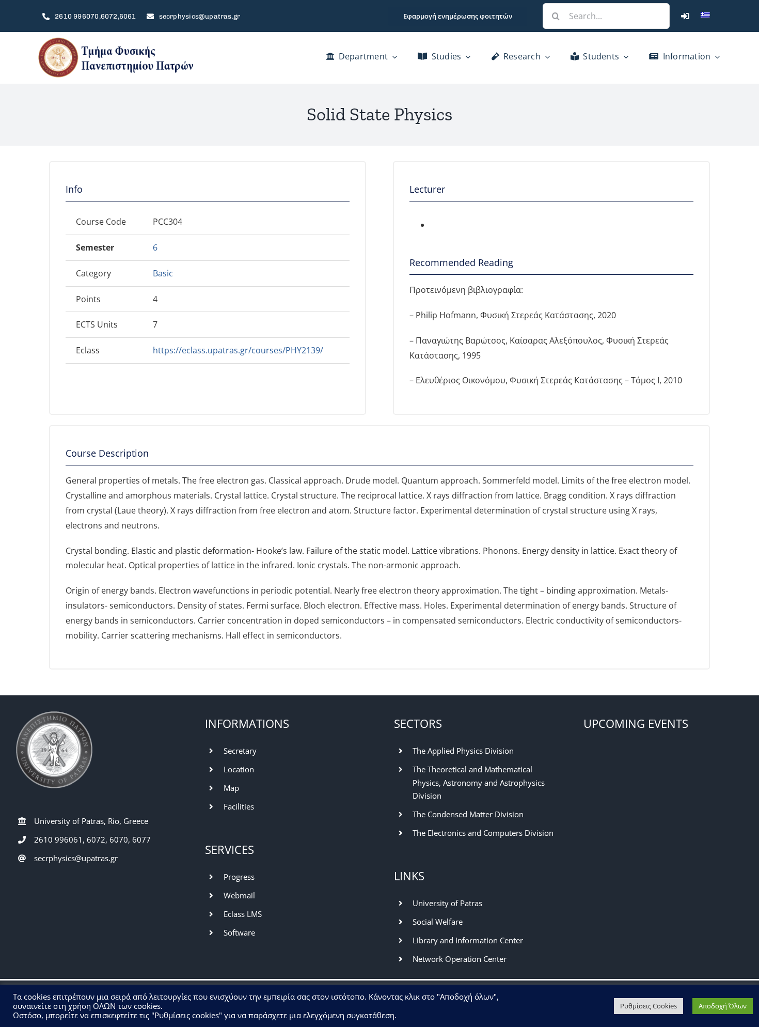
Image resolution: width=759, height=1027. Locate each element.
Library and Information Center (468, 940)
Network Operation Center (460, 959)
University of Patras (447, 903)
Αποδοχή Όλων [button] (723, 1005)
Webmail (239, 895)
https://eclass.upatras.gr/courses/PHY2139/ (238, 350)
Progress (239, 877)
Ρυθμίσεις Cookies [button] (648, 1005)
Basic (163, 273)
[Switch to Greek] (705, 16)
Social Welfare (438, 921)
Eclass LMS (243, 914)
